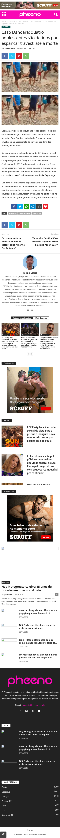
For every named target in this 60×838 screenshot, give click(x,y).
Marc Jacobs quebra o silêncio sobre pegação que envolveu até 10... (38, 612)
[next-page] (31, 353)
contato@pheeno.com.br (34, 705)
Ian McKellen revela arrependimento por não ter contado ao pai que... (38, 656)
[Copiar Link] (39, 206)
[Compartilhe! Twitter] (20, 206)
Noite (4, 806)
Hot (3, 810)
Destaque (5, 335)
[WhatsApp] (26, 56)
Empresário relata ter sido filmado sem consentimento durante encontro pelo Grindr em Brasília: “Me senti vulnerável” (49, 343)
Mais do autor (41, 318)
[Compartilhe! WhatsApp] (26, 206)
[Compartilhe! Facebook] (14, 206)
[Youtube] (39, 711)
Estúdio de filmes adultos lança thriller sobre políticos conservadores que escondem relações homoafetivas (29, 342)
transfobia (37, 213)
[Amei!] (45, 206)
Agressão (12, 213)
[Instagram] (28, 310)
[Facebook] (5, 56)
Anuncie (30, 830)
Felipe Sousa (10, 48)
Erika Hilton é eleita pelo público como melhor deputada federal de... (38, 641)
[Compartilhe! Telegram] (33, 206)
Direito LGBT (7, 815)
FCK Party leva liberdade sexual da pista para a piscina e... (37, 626)
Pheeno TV (7, 801)
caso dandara (24, 213)
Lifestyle (12, 21)
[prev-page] (28, 353)
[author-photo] (30, 262)
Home (4, 21)
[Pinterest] (19, 56)
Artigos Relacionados (22, 318)
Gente (4, 787)
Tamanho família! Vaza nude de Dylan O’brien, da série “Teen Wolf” (45, 241)
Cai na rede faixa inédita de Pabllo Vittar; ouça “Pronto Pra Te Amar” (13, 243)
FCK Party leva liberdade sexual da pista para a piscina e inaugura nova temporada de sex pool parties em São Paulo (10, 343)
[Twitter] (12, 56)
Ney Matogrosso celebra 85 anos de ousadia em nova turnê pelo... (27, 588)
